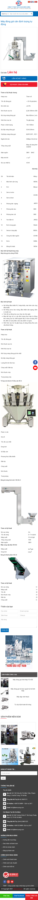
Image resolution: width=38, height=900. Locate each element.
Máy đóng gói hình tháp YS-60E (23, 680)
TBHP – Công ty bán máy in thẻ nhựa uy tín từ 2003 (18, 886)
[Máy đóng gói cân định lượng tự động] (19, 62)
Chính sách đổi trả (8, 866)
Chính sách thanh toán (10, 859)
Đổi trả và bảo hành (9, 847)
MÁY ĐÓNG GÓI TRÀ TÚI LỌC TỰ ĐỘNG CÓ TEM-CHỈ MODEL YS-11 (10, 762)
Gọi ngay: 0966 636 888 (19, 84)
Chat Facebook (19, 896)
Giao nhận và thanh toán (10, 843)
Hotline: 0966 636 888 (31, 897)
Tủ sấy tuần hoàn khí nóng (22, 704)
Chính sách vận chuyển (10, 863)
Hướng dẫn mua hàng (9, 840)
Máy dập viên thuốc (23, 697)
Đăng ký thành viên (8, 850)
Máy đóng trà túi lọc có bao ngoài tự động (27, 761)
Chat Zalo (6, 896)
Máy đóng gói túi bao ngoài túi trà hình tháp (23, 690)
